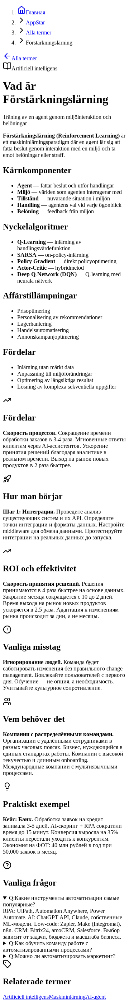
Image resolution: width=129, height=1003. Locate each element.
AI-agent (96, 997)
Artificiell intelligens (26, 997)
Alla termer (24, 58)
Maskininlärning (67, 997)
